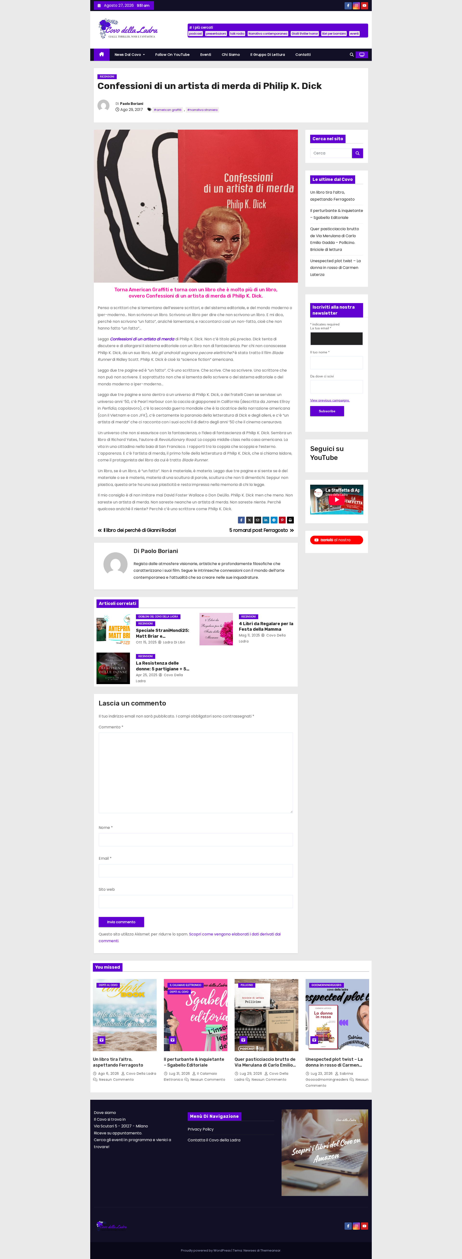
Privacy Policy (201, 1129)
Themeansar (270, 1250)
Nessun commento (116, 1079)
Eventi (205, 54)
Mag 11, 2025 (249, 635)
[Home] (101, 55)
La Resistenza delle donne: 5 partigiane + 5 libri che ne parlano (161, 669)
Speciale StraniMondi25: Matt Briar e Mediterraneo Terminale (162, 636)
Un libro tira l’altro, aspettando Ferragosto (118, 1062)
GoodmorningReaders (326, 985)
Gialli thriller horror (305, 34)
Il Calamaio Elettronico (185, 985)
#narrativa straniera (202, 110)
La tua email (320, 328)
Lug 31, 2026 (180, 1073)
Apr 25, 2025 (146, 675)
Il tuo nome (319, 352)
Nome (106, 827)
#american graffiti (167, 110)
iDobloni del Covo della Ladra (158, 616)
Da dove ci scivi (322, 376)
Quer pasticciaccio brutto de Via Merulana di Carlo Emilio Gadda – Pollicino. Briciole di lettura (265, 1068)
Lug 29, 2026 (251, 1073)
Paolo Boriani (131, 104)
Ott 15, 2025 (146, 642)
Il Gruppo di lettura (267, 54)
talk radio (237, 34)
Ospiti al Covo (108, 985)
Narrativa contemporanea (268, 34)
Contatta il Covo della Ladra (214, 1140)
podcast (195, 34)
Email (105, 858)
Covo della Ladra (140, 1073)
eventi (354, 34)
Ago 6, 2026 (109, 1073)
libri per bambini (334, 34)
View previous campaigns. (330, 400)
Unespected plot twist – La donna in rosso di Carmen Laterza (335, 267)
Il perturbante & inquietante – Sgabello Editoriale (194, 1062)
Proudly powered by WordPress (206, 1250)
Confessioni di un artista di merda (142, 339)
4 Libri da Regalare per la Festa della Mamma (266, 626)
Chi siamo (231, 54)
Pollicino (247, 985)
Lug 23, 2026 (322, 1073)
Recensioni (107, 76)
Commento (111, 727)
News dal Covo (128, 54)
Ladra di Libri (173, 642)
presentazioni (216, 34)
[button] (352, 54)
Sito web (107, 889)
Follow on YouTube (172, 54)
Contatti (303, 54)
